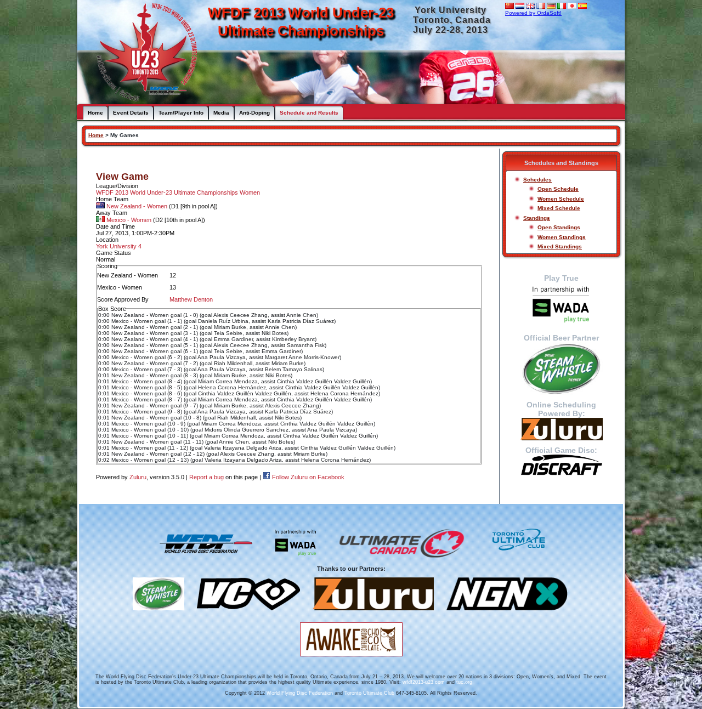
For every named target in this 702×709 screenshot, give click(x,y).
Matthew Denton (191, 299)
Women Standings (561, 237)
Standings (536, 218)
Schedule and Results (309, 113)
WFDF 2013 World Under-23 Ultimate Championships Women (178, 192)
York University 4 (118, 246)
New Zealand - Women (136, 206)
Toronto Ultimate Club (369, 693)
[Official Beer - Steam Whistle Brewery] (158, 614)
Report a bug (206, 477)
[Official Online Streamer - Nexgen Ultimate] (507, 614)
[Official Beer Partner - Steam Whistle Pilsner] (561, 368)
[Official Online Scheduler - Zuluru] (373, 614)
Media (221, 113)
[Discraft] (561, 465)
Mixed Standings (559, 246)
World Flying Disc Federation (300, 693)
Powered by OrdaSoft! (533, 13)
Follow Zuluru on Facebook (308, 477)
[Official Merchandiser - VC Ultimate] (248, 614)
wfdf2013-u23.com (424, 682)
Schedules (537, 180)
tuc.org (464, 682)
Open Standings (558, 227)
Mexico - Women (128, 220)
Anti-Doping (254, 113)
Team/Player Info (180, 113)
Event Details (131, 113)
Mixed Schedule (558, 208)
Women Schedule (560, 199)
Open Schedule (558, 189)
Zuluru (137, 477)
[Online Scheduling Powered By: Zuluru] (561, 429)
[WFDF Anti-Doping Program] (561, 305)
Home (95, 113)
